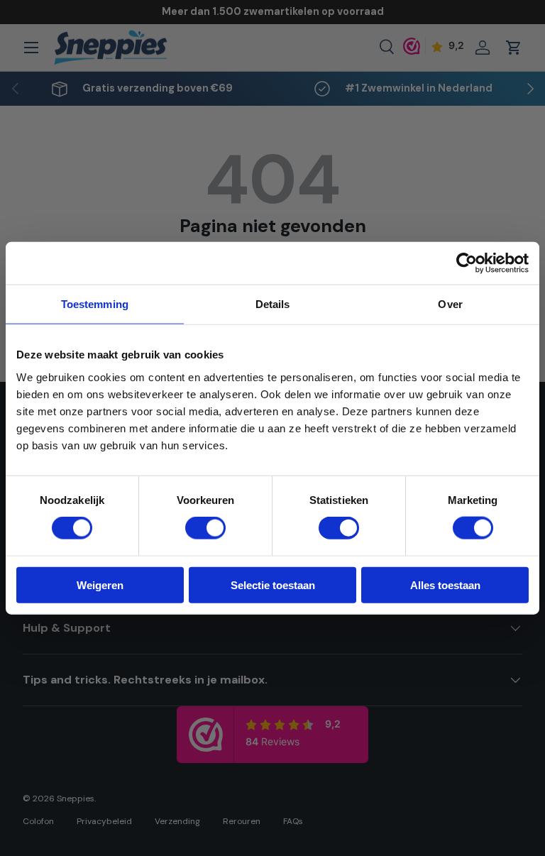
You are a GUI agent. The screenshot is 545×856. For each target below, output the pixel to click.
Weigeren (100, 584)
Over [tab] (450, 304)
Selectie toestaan (273, 584)
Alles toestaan (445, 584)
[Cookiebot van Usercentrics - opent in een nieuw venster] (466, 263)
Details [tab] (272, 304)
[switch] (205, 528)
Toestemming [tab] (94, 304)
